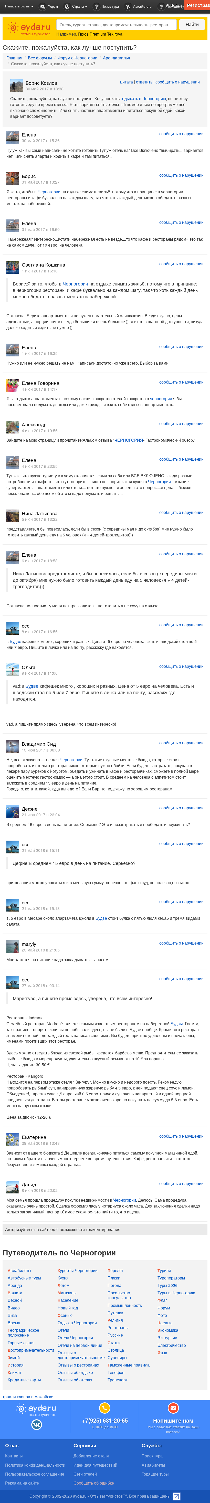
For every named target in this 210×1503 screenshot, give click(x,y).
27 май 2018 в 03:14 (41, 985)
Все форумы (40, 58)
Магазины (67, 1293)
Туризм (164, 1270)
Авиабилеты (142, 6)
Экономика (168, 1330)
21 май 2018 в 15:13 (41, 908)
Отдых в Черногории (77, 1323)
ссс (25, 625)
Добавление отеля (91, 1456)
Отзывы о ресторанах (78, 1365)
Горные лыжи (21, 1343)
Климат (15, 1372)
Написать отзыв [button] (18, 6)
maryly (29, 943)
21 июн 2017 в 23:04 (41, 815)
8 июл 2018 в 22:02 (40, 1190)
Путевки (115, 1313)
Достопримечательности (31, 1350)
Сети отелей (85, 1474)
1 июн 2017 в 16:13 (40, 271)
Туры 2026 (167, 1285)
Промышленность (125, 1305)
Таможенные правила (129, 1365)
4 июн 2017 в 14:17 (40, 389)
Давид (29, 1184)
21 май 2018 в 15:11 (41, 850)
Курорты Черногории (78, 1270)
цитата (126, 82)
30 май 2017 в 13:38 (45, 89)
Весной (15, 1300)
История (16, 1365)
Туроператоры (171, 1278)
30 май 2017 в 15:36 (41, 140)
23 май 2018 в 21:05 (41, 950)
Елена (29, 134)
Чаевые (165, 1323)
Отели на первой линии (80, 1345)
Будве (15, 641)
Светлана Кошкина (43, 264)
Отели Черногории (75, 1337)
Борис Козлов (41, 82)
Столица (116, 1350)
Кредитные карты (24, 1380)
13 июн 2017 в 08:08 (41, 750)
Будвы (177, 1023)
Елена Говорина (40, 382)
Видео (14, 1308)
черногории (161, 398)
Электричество (172, 1345)
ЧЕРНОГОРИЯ (128, 440)
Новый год (68, 1308)
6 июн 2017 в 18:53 (40, 561)
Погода (114, 1285)
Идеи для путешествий (95, 1465)
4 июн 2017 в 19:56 (40, 430)
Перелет (115, 1270)
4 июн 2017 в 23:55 (40, 466)
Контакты (14, 1456)
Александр (34, 424)
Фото (162, 1315)
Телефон (116, 1372)
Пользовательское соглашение (34, 1474)
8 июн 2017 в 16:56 (40, 631)
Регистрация (198, 5)
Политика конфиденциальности (35, 1465)
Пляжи (114, 1278)
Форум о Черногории (77, 58)
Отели (63, 1330)
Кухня (63, 1278)
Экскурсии (167, 1337)
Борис (29, 175)
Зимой (14, 1357)
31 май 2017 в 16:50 (41, 229)
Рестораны (118, 1327)
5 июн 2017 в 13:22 (40, 519)
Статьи (114, 1343)
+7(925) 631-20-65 (105, 1420)
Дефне (30, 808)
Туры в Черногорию (176, 1293)
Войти (175, 5)
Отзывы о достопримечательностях (82, 1355)
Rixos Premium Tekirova (100, 34)
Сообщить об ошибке (94, 1483)
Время (14, 1323)
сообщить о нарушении (177, 82)
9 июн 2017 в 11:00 (40, 673)
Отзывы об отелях (75, 1380)
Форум (52, 6)
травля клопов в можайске (28, 1397)
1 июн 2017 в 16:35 (40, 353)
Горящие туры (155, 1474)
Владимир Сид (39, 743)
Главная (14, 58)
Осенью (65, 1315)
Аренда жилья (116, 58)
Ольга (29, 666)
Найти (192, 24)
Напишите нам (173, 1420)
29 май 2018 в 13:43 (41, 1143)
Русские (115, 1335)
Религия (115, 1320)
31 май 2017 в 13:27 (41, 182)
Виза (12, 1315)
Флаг (162, 1300)
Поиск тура (110, 6)
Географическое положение (23, 1332)
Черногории (49, 192)
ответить (144, 82)
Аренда (15, 1285)
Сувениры (117, 1357)
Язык (162, 1353)
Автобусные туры (24, 1278)
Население (68, 1300)
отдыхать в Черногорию (143, 98)
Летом (63, 1285)
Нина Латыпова (40, 513)
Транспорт (118, 1380)
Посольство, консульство (119, 1295)
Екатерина (34, 1136)
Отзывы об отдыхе (75, 1372)
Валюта (15, 1293)
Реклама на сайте (22, 1483)
